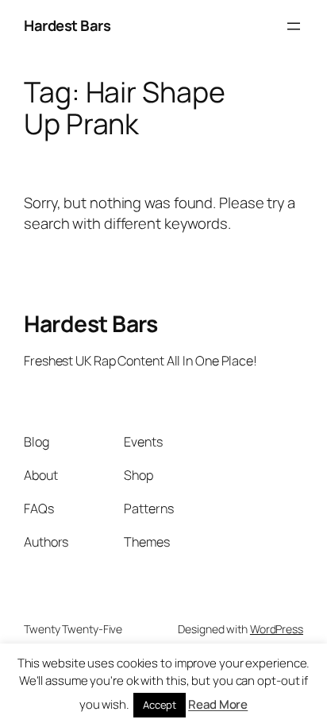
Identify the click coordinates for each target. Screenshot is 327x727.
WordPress (276, 628)
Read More (218, 704)
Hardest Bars (67, 25)
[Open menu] (293, 26)
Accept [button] (159, 705)
